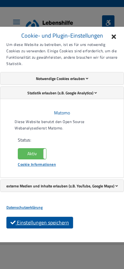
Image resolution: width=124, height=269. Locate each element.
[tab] (62, 78)
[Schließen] (114, 37)
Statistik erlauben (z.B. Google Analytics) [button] (60, 93)
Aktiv (32, 153)
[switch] (32, 153)
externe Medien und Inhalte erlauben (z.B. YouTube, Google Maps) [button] (60, 186)
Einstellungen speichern (42, 222)
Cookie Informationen (37, 164)
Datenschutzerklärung (24, 207)
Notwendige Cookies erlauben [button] (61, 79)
